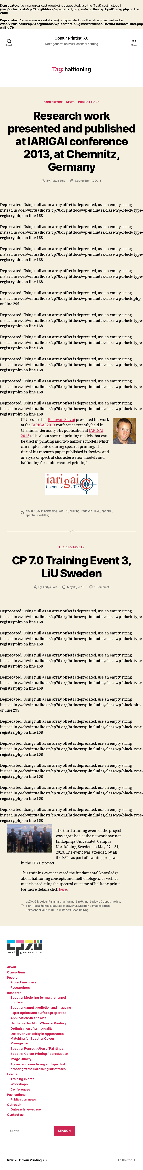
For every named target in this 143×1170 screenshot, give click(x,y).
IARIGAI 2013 (43, 425)
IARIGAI (63, 511)
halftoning (50, 511)
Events (12, 1074)
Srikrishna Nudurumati (40, 910)
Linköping (82, 901)
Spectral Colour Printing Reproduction (39, 1054)
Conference (53, 102)
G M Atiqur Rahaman (47, 901)
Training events (22, 1079)
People (12, 977)
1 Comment (101, 587)
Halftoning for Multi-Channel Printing (38, 1023)
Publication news (23, 1099)
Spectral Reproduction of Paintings (36, 1048)
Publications (88, 102)
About (11, 967)
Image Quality (21, 1059)
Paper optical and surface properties (38, 1013)
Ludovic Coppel (100, 901)
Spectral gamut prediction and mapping (40, 1007)
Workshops (19, 1084)
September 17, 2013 (88, 180)
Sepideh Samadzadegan (94, 905)
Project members (23, 982)
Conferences (20, 1089)
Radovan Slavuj (61, 419)
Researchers (20, 987)
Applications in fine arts (28, 1018)
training (84, 910)
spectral (107, 511)
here (63, 889)
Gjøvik (38, 511)
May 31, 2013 (75, 587)
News (70, 102)
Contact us (15, 1114)
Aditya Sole (57, 180)
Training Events (71, 547)
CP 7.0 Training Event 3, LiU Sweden (71, 567)
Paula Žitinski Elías (44, 905)
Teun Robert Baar (66, 910)
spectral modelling (38, 515)
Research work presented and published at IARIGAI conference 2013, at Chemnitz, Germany (71, 141)
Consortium (16, 972)
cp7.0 (29, 511)
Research (14, 993)
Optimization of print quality (31, 1028)
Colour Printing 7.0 (71, 38)
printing (74, 511)
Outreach (14, 1104)
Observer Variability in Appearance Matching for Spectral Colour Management (37, 1038)
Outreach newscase (25, 1109)
